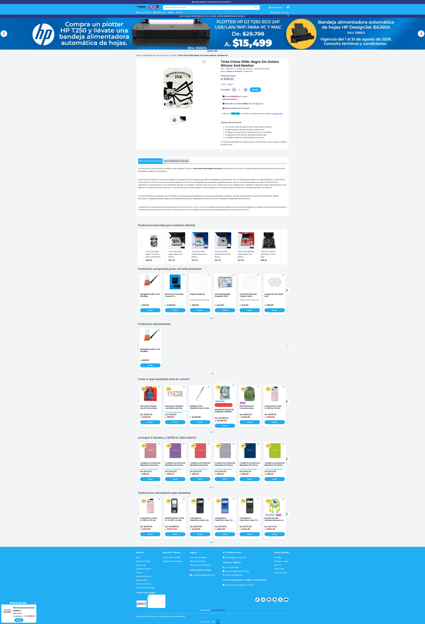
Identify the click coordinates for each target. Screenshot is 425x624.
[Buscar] (256, 8)
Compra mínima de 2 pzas (249, 300)
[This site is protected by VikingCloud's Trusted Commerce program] (156, 601)
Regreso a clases (281, 561)
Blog (138, 557)
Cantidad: (225, 89)
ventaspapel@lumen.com (203, 575)
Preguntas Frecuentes (172, 561)
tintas (231, 199)
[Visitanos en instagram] (263, 599)
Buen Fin (277, 565)
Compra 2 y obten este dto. (174, 412)
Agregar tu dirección (280, 12)
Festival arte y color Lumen (193, 207)
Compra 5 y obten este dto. (149, 469)
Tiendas (139, 572)
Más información (230, 99)
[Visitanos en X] (280, 599)
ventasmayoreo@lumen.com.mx (239, 585)
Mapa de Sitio (142, 580)
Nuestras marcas (143, 576)
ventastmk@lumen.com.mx (237, 571)
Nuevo (243, 403)
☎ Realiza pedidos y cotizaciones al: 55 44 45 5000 (211, 2)
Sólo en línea (220, 401)
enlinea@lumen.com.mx (235, 557)
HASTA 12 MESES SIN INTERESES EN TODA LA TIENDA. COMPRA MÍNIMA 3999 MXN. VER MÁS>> (212, 16)
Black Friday (279, 569)
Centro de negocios (233, 575)
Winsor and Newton (235, 71)
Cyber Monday (280, 572)
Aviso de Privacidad (198, 557)
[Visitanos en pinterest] (274, 599)
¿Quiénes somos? (143, 569)
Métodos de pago (197, 561)
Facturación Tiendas (171, 557)
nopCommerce (218, 610)
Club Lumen (141, 565)
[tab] (211, 318)
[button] (138, 290)
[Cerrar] (288, 16)
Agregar (255, 90)
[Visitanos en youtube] (286, 599)
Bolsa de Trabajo (143, 561)
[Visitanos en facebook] (269, 599)
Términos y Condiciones (200, 565)
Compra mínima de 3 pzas (199, 300)
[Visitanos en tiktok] (257, 599)
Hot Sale (277, 557)
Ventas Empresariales (145, 587)
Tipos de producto (144, 584)
